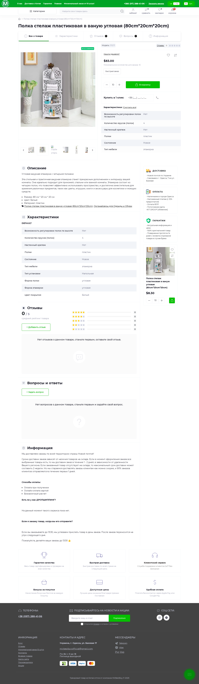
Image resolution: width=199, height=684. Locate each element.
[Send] (157, 97)
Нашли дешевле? (112, 54)
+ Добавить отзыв (36, 327)
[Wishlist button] (168, 55)
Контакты (22, 653)
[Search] (122, 11)
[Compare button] (175, 55)
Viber (121, 647)
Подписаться (119, 618)
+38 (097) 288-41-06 (30, 616)
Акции (21, 665)
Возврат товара (25, 656)
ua (171, 3)
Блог (20, 643)
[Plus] (119, 85)
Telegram (123, 643)
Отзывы (21, 646)
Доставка (159, 170)
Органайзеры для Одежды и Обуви (113, 206)
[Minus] (107, 85)
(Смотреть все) (129, 107)
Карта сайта (23, 659)
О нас (19, 3)
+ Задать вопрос (35, 392)
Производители (25, 662)
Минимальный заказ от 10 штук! (79, 3)
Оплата (158, 191)
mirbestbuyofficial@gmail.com (76, 648)
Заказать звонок (156, 3)
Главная (58, 3)
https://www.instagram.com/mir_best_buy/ (159, 618)
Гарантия (47, 3)
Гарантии (159, 220)
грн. (191, 3)
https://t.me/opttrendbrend (166, 618)
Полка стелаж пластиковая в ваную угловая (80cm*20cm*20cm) (58, 206)
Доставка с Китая (33, 3)
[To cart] (172, 300)
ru (177, 3)
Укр (122, 652)
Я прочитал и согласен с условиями (101, 624)
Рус (117, 652)
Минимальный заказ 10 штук (31, 649)
